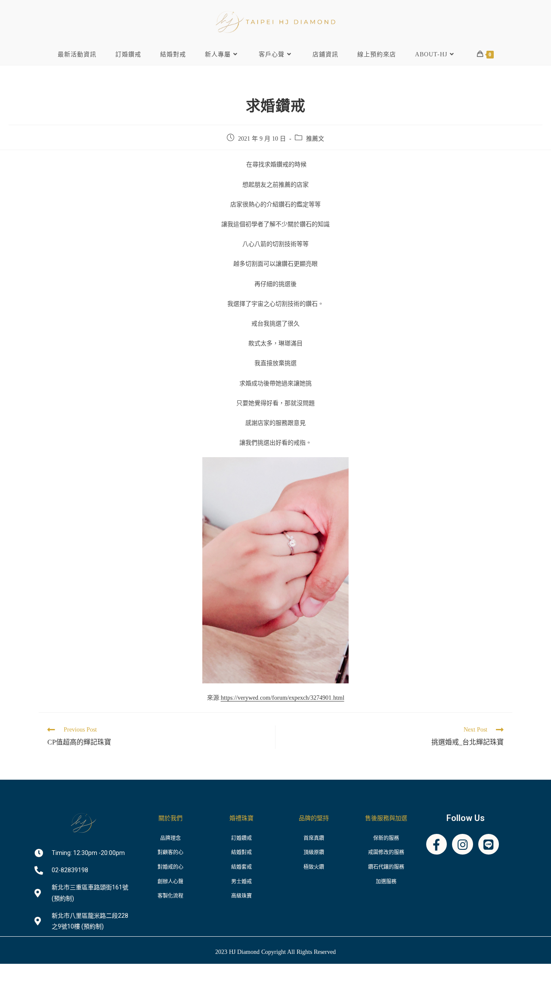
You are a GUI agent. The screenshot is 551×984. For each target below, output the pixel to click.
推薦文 (315, 138)
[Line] (488, 844)
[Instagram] (462, 844)
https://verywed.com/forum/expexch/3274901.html (282, 698)
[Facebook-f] (436, 844)
